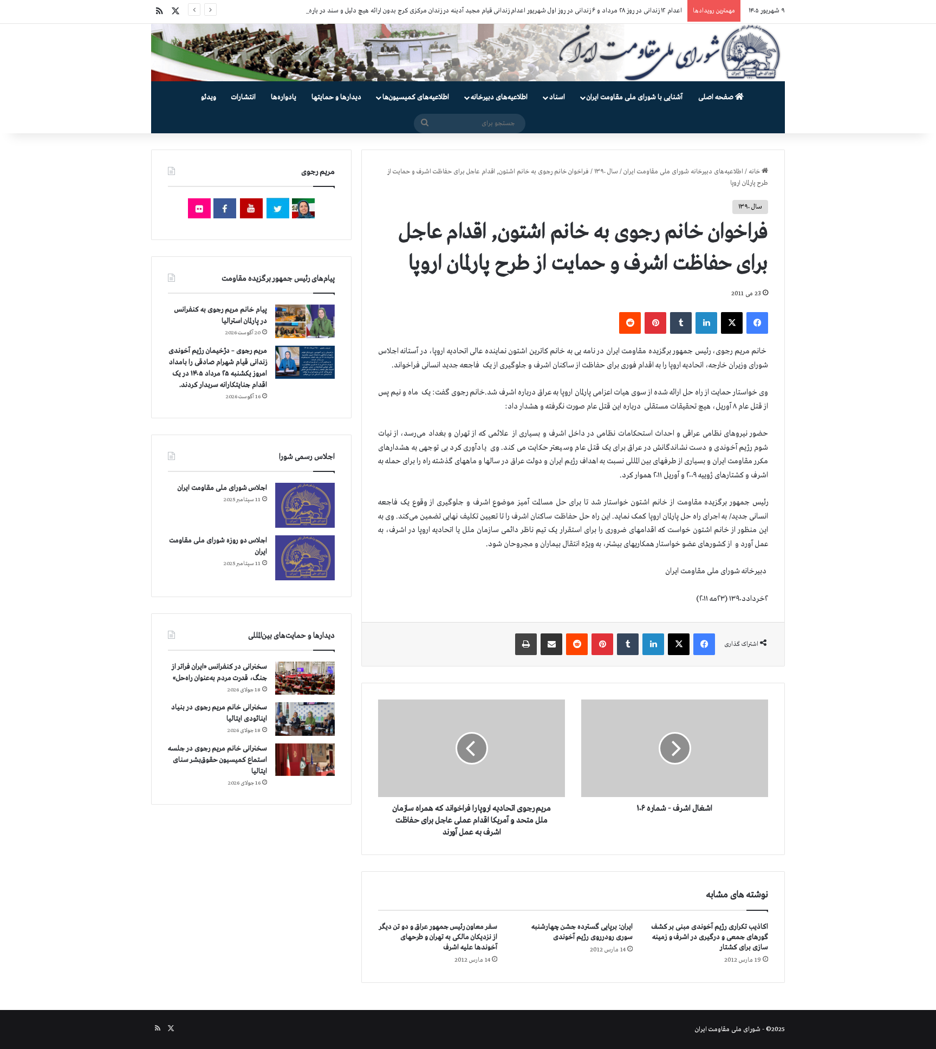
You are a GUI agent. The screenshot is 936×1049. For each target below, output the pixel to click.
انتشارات (243, 97)
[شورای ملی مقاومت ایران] (468, 52)
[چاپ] (526, 644)
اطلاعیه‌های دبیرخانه (499, 97)
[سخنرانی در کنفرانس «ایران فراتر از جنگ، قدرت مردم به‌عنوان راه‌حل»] (305, 678)
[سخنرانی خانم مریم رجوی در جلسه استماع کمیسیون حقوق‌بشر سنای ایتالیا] (305, 759)
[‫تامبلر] (681, 323)
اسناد (557, 97)
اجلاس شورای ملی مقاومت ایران (222, 488)
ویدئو (208, 97)
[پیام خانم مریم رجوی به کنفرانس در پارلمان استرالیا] (305, 321)
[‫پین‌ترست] (655, 323)
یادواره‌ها (283, 97)
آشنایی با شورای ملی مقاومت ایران (634, 97)
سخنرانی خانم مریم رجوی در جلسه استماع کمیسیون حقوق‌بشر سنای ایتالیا (217, 760)
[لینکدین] (706, 323)
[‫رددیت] (630, 323)
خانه (755, 171)
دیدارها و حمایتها (336, 97)
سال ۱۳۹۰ (606, 171)
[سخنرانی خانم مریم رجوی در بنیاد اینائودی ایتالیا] (305, 719)
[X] (732, 323)
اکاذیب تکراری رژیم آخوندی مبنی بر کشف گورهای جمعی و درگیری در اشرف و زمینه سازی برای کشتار (710, 937)
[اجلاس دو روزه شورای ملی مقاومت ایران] (305, 557)
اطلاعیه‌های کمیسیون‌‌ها (415, 97)
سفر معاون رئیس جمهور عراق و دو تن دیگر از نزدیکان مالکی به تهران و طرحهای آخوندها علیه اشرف (438, 937)
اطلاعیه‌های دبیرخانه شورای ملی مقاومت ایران (683, 171)
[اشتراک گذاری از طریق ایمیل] (551, 644)
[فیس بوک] (757, 323)
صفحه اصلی (716, 97)
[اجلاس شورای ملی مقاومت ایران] (305, 505)
